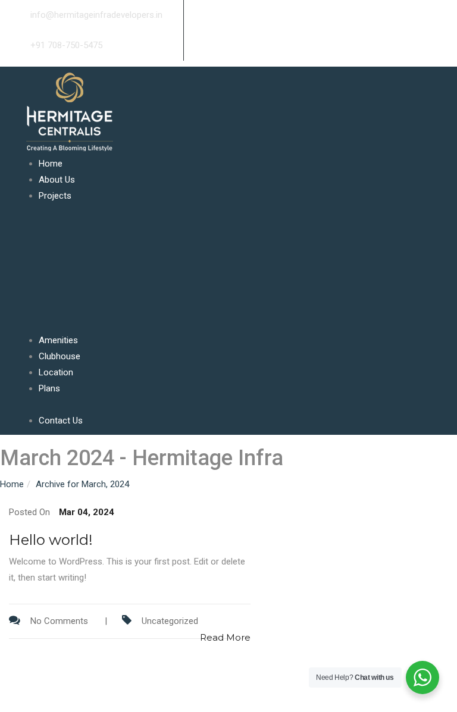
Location (56, 372)
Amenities (58, 340)
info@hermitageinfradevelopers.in (95, 15)
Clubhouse (59, 356)
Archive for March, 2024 (82, 484)
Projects (55, 195)
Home (50, 163)
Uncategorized (170, 621)
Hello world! (51, 539)
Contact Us (61, 420)
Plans (49, 388)
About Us (57, 179)
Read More (225, 637)
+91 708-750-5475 (65, 45)
